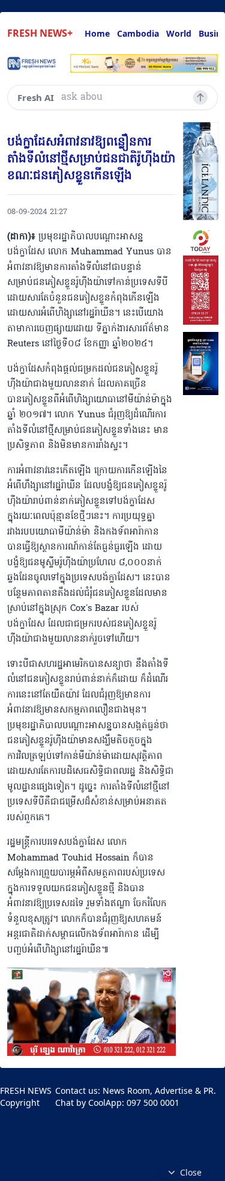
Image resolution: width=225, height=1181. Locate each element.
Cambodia (138, 33)
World (178, 33)
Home (97, 33)
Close (191, 1172)
